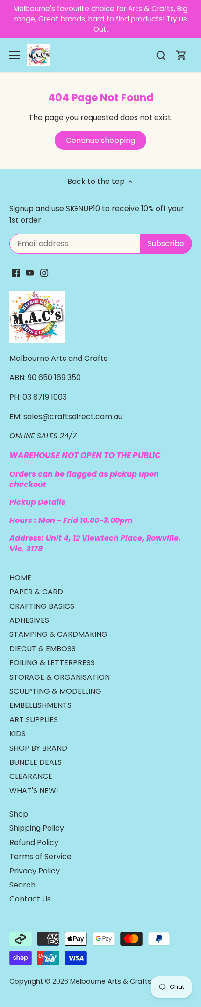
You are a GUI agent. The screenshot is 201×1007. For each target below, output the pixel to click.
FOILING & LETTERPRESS (52, 662)
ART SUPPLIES (33, 719)
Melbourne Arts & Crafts (110, 981)
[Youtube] (30, 272)
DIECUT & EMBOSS (42, 648)
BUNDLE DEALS (35, 762)
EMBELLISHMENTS (40, 705)
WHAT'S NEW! (33, 790)
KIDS (17, 733)
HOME (20, 577)
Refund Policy (33, 842)
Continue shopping (100, 140)
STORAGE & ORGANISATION (59, 677)
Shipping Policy (36, 828)
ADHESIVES (29, 620)
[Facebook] (16, 272)
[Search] (161, 55)
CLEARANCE (30, 776)
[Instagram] (44, 272)
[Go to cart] (181, 55)
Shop (18, 814)
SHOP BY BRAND (38, 748)
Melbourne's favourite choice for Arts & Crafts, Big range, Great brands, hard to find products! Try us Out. (100, 19)
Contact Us (30, 899)
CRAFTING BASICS (41, 606)
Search (22, 885)
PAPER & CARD (36, 591)
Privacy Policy (34, 871)
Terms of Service (40, 856)
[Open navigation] (14, 55)
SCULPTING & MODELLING (55, 691)
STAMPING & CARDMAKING (58, 634)
